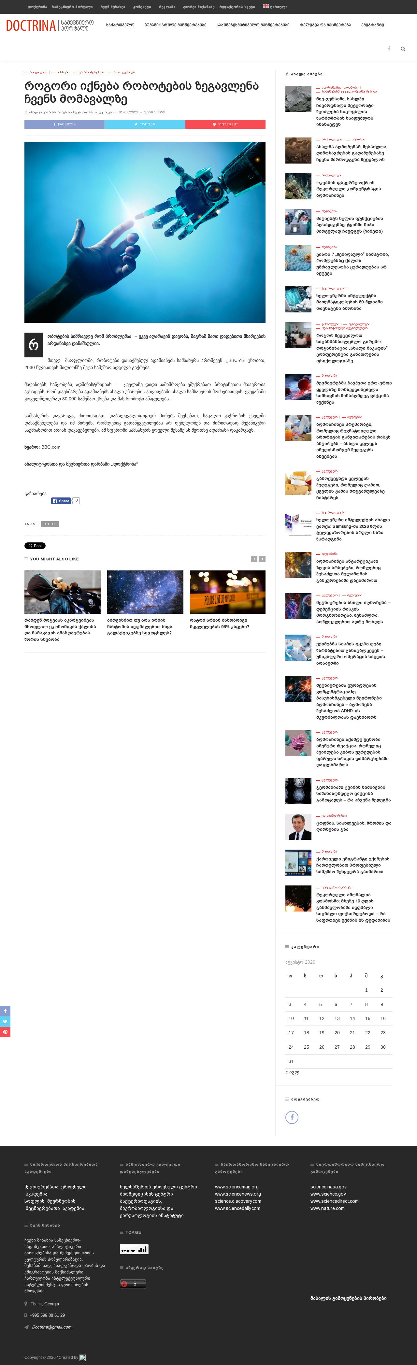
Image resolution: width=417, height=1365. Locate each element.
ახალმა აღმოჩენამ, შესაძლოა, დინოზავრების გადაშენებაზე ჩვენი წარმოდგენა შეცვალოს (351, 153)
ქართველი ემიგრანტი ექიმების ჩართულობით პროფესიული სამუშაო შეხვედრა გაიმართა (353, 865)
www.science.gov (328, 1194)
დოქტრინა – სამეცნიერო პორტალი (60, 7)
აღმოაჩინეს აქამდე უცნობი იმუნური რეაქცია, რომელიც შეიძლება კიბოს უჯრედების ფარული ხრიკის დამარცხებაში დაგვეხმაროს (352, 752)
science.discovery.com (238, 1201)
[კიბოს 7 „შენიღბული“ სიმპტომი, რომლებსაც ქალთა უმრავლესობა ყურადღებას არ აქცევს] (298, 257)
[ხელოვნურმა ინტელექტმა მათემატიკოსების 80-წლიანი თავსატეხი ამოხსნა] (298, 298)
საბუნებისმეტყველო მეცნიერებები (253, 25)
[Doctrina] (50, 25)
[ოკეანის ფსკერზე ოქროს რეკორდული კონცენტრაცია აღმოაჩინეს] (298, 185)
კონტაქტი (142, 7)
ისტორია (358, 139)
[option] (62, 606)
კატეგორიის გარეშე (337, 887)
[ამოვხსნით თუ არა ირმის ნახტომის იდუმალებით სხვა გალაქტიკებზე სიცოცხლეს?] (145, 592)
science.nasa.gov (328, 1186)
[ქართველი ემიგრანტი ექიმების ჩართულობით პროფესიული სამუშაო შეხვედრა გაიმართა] (298, 862)
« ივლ (292, 1072)
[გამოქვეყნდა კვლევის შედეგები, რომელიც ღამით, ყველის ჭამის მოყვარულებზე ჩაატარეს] (298, 481)
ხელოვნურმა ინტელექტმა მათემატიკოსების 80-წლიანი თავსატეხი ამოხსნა (349, 302)
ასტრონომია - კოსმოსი (340, 88)
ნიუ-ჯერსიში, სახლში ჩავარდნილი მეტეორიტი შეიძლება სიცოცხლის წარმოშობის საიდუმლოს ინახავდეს (345, 111)
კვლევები (330, 417)
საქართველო (120, 25)
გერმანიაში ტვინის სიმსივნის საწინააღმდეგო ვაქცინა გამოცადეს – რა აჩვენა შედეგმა (353, 793)
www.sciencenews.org (238, 1194)
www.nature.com (327, 1208)
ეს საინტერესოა (91, 72)
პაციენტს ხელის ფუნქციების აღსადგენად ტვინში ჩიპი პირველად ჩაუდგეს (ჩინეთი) (349, 225)
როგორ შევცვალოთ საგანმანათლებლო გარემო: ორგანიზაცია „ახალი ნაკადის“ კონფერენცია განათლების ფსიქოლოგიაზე (352, 348)
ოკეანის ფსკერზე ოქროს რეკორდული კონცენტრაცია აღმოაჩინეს (348, 189)
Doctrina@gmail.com (51, 1327)
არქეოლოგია (332, 139)
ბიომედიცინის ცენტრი (146, 1194)
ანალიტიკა (38, 72)
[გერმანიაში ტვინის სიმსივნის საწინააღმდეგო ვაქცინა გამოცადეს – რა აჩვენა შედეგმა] (298, 790)
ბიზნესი (63, 72)
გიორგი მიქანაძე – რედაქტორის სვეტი (219, 7)
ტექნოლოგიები (333, 288)
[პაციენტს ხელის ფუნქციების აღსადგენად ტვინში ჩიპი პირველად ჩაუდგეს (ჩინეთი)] (298, 221)
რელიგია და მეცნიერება (325, 25)
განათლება (330, 324)
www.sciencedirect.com (334, 1201)
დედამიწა (330, 554)
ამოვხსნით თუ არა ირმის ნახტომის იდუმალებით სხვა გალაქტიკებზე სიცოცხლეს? (139, 626)
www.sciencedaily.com (237, 1208)
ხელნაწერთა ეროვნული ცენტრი (158, 1186)
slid (50, 524)
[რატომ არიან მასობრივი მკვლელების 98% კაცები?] (228, 592)
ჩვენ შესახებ (113, 7)
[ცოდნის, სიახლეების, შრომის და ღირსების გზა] (298, 826)
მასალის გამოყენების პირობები (348, 1298)
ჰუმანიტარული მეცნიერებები (176, 25)
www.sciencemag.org (237, 1186)
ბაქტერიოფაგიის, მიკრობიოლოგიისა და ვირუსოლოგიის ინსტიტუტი (152, 1208)
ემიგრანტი (372, 25)
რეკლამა (167, 7)
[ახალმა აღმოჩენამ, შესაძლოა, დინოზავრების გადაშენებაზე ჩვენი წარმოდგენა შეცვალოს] (298, 149)
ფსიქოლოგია (359, 324)
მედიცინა (329, 211)
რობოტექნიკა (124, 72)
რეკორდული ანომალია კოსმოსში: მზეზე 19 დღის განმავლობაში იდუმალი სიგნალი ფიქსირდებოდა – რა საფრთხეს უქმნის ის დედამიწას (353, 907)
